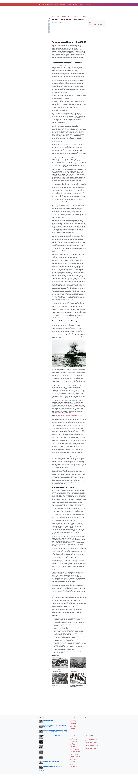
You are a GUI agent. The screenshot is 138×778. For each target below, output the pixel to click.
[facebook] (49, 21)
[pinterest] (49, 30)
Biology (73, 723)
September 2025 (75, 756)
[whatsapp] (49, 26)
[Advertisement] (69, 10)
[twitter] (49, 24)
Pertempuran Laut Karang (58, 45)
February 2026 (75, 748)
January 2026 (75, 749)
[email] (49, 32)
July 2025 (74, 759)
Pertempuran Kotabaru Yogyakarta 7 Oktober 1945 (52, 766)
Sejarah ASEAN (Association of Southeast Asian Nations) (76, 686)
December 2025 (75, 751)
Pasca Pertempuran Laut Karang (95, 26)
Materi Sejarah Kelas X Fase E (92, 739)
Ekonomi (74, 726)
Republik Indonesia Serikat (48, 740)
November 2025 (75, 753)
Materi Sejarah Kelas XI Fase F (92, 740)
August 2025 (74, 758)
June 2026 (74, 741)
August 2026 (74, 738)
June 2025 (74, 761)
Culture (73, 725)
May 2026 (74, 743)
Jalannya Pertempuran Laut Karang (95, 24)
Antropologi (74, 720)
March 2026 (74, 746)
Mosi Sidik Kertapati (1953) (48, 720)
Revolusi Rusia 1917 (56, 685)
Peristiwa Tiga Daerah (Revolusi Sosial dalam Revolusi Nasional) (55, 756)
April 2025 (74, 764)
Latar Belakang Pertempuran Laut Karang (95, 21)
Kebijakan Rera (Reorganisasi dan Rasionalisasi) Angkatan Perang (55, 745)
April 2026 (74, 744)
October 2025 (75, 754)
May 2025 (74, 763)
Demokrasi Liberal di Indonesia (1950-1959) (51, 735)
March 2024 (74, 766)
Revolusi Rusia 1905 (74, 669)
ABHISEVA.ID (71, 775)
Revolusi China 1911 (56, 669)
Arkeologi (74, 721)
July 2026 (74, 739)
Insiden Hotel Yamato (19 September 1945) (51, 761)
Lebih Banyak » (41, 770)
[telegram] (49, 28)
